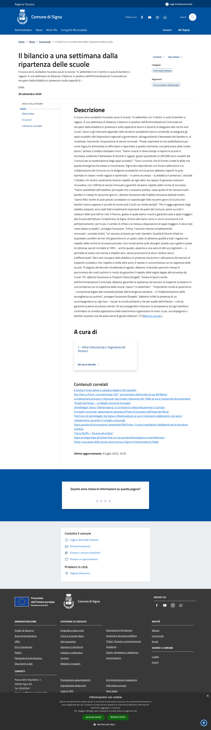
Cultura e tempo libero (72, 636)
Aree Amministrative (26, 636)
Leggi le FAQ (66, 691)
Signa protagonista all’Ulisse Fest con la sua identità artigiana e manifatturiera (119, 437)
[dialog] (105, 711)
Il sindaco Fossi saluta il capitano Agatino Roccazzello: (105, 390)
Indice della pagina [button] (32, 103)
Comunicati (45, 42)
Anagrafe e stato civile (72, 630)
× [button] (207, 696)
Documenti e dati (24, 664)
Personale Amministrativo (28, 658)
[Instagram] (156, 17)
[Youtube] (148, 17)
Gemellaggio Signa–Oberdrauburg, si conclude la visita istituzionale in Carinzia (119, 407)
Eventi (155, 662)
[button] (105, 724)
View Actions (174, 57)
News (32, 42)
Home (21, 42)
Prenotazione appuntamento (75, 680)
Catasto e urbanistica (71, 652)
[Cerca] (192, 17)
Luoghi (155, 657)
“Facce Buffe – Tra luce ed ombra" (93, 433)
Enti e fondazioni (23, 647)
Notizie (155, 630)
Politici (18, 652)
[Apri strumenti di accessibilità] (204, 723)
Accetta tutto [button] (93, 717)
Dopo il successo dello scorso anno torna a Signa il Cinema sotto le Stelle (116, 442)
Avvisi (155, 641)
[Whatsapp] (164, 17)
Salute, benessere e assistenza (122, 652)
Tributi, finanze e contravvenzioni (123, 641)
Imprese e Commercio (71, 647)
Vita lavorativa (68, 641)
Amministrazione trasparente (121, 680)
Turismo (64, 658)
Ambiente (111, 647)
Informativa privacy (116, 685)
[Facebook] (141, 17)
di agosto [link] (128, 267)
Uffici (17, 641)
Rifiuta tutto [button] (118, 717)
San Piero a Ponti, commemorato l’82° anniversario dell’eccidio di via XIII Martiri (120, 394)
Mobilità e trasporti (70, 664)
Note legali (111, 691)
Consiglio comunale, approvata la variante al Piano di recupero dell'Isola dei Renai (121, 412)
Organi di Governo (24, 630)
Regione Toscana (24, 4)
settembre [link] (141, 117)
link (135, 711)
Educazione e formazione (119, 630)
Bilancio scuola (152, 316)
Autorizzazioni (113, 658)
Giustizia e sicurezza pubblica (121, 636)
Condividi (157, 57)
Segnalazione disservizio (73, 685)
